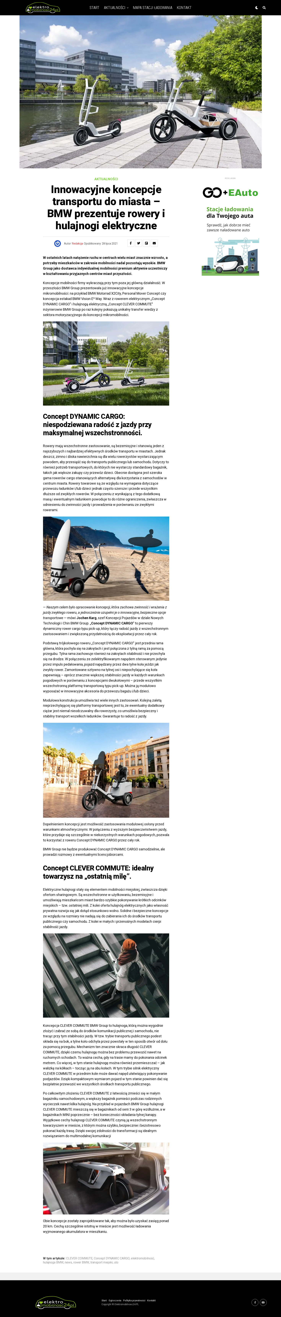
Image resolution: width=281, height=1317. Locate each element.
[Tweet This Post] (138, 243)
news (68, 1262)
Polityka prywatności (134, 1300)
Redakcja (77, 243)
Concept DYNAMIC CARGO (112, 1258)
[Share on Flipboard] (146, 243)
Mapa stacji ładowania (152, 7)
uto (116, 1262)
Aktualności (114, 7)
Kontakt (184, 7)
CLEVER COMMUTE (79, 1258)
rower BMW (81, 1262)
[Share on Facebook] (130, 243)
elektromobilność (142, 1258)
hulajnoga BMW (53, 1262)
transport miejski (101, 1262)
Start (94, 7)
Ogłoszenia (115, 1300)
